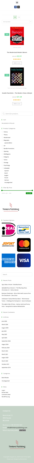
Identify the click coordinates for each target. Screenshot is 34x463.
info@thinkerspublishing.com (17, 428)
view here (22, 430)
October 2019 (5, 364)
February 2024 (5, 347)
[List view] (19, 17)
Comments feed (6, 394)
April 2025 (4, 338)
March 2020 (5, 361)
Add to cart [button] (17, 63)
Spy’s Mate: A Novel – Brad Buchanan (12, 284)
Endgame (6, 157)
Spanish (6, 170)
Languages (7, 168)
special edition (8, 143)
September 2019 (6, 367)
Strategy (24, 88)
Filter (29, 193)
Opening (15, 47)
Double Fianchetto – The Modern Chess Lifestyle (17, 93)
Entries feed (5, 392)
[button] (17, 2)
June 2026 (4, 321)
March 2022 (5, 351)
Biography (6, 140)
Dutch (6, 173)
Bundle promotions (9, 148)
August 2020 (5, 357)
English (19, 47)
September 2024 (6, 341)
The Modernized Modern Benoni (17, 52)
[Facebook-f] (15, 7)
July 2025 (4, 331)
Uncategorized (8, 182)
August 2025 (5, 328)
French (6, 178)
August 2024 (5, 344)
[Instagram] (18, 7)
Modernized (7, 137)
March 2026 (5, 324)
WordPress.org (6, 396)
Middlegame (19, 88)
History (6, 132)
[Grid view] (15, 17)
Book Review (5, 377)
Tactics (5, 159)
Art (4, 145)
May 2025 (4, 334)
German (6, 180)
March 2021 (5, 354)
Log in (3, 390)
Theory (6, 134)
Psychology (7, 165)
